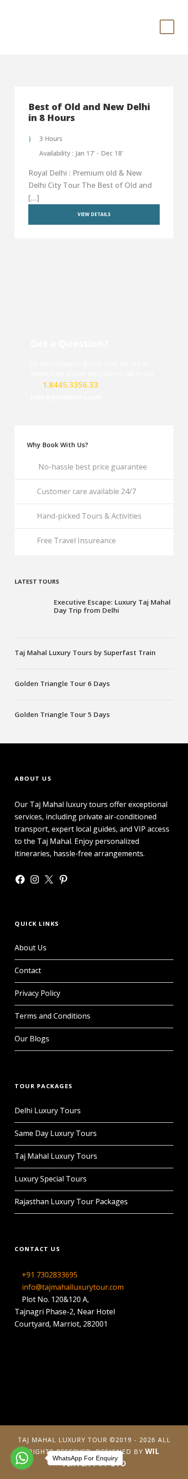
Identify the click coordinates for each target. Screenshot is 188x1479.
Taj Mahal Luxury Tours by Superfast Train (85, 652)
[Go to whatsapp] (21, 1458)
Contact (28, 970)
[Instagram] (34, 882)
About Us (31, 948)
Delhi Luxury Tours (48, 1110)
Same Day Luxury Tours (56, 1133)
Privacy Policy (37, 993)
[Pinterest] (63, 882)
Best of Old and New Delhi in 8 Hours (89, 112)
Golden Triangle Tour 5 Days (62, 714)
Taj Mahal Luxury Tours (56, 1156)
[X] (48, 882)
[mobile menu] (167, 27)
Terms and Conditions (52, 1016)
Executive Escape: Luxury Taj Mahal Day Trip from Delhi (112, 606)
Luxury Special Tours (51, 1179)
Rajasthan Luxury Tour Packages (71, 1201)
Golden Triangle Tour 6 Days (62, 683)
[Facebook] (20, 882)
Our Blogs (32, 1039)
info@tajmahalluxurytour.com (73, 1287)
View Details (94, 214)
